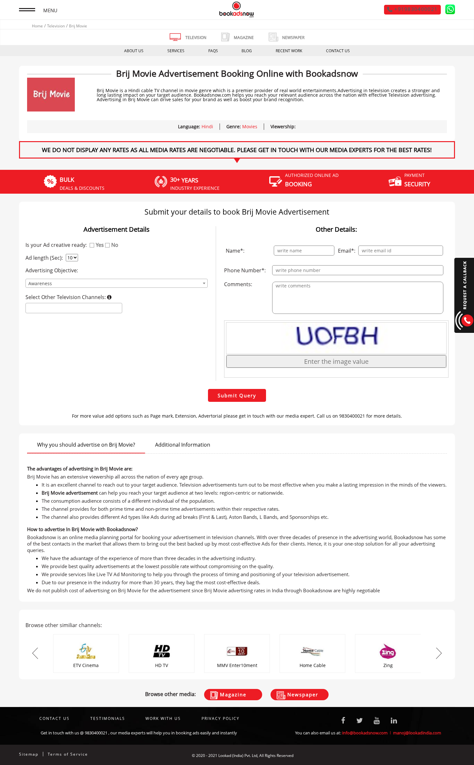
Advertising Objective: (51, 270)
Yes (100, 244)
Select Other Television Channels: (66, 297)
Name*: (235, 250)
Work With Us (163, 718)
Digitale (448, 755)
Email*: (346, 250)
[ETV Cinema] (86, 636)
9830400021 (96, 733)
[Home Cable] (312, 636)
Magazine (232, 694)
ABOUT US (133, 50)
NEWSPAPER (293, 37)
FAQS (213, 50)
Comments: (238, 284)
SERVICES (175, 50)
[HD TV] (161, 636)
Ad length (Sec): (44, 257)
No (114, 244)
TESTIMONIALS (107, 718)
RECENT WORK (289, 50)
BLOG (247, 50)
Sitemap (28, 754)
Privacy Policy (221, 718)
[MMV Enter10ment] (237, 636)
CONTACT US (338, 50)
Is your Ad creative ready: (56, 244)
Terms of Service (68, 754)
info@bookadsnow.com (365, 733)
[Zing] (388, 636)
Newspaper (301, 694)
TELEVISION (195, 37)
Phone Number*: (245, 270)
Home (37, 26)
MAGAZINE (244, 37)
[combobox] (116, 283)
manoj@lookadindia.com (417, 733)
